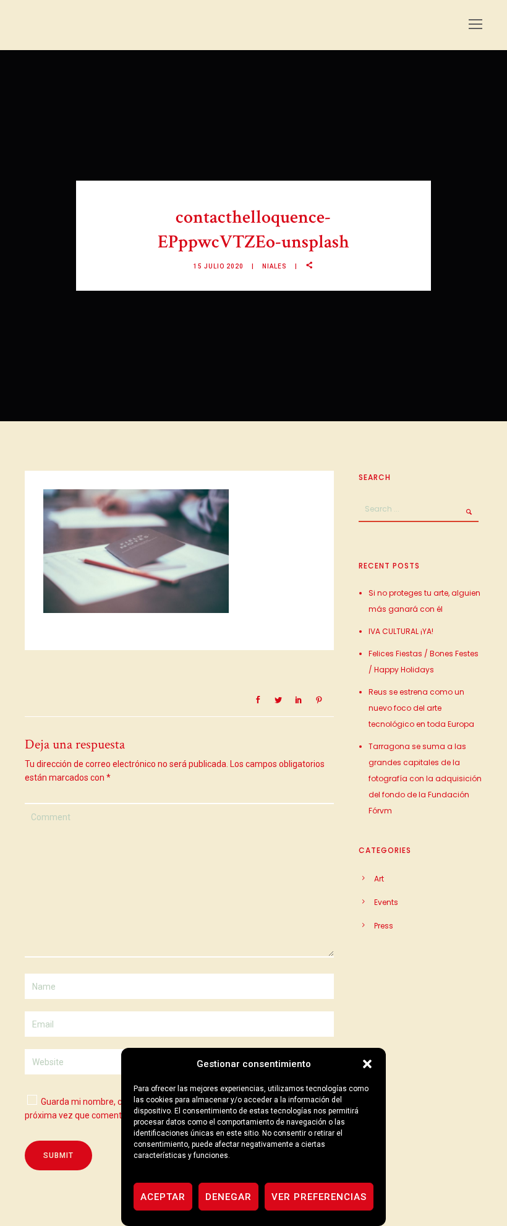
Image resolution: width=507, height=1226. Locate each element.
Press (383, 925)
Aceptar (162, 1196)
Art (379, 878)
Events (386, 902)
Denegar (228, 1196)
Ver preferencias (319, 1196)
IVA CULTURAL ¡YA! (401, 631)
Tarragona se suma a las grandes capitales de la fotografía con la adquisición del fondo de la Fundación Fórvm (425, 778)
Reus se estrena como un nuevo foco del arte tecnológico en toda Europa (421, 708)
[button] (367, 1064)
